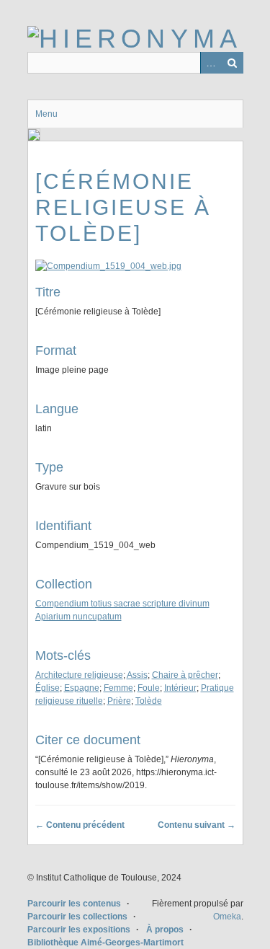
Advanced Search (211, 63)
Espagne (81, 688)
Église (47, 688)
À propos (165, 929)
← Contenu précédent (80, 825)
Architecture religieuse (79, 675)
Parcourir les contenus (74, 904)
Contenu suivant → (196, 825)
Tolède (148, 701)
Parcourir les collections (77, 917)
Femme (118, 688)
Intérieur (180, 688)
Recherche (232, 63)
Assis (137, 675)
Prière (119, 701)
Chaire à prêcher (185, 675)
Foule (149, 688)
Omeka (227, 917)
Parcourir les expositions (78, 929)
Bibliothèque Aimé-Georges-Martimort (105, 942)
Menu (46, 114)
